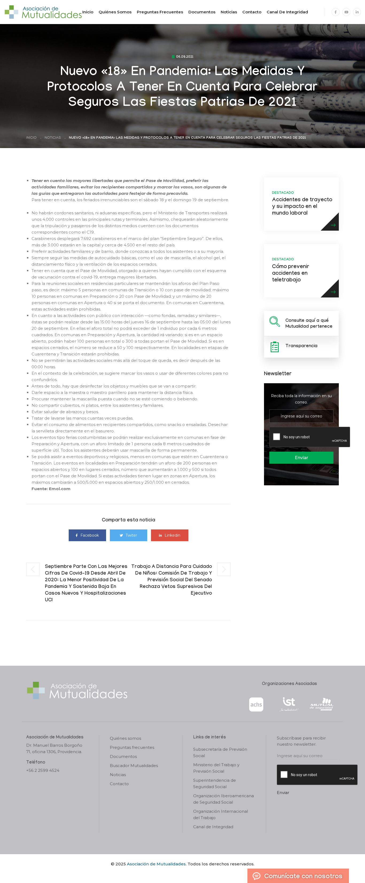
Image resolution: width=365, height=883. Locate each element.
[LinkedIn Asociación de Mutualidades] (357, 12)
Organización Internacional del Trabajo (220, 814)
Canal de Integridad (287, 11)
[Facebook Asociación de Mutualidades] (336, 12)
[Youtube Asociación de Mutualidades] (346, 12)
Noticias (229, 11)
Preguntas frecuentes (160, 11)
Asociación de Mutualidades (156, 863)
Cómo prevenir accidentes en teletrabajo (290, 274)
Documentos (201, 11)
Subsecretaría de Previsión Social (220, 752)
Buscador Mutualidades (134, 765)
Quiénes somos (115, 11)
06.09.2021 (184, 57)
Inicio (87, 11)
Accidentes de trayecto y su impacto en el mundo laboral (302, 207)
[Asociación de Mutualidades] (43, 11)
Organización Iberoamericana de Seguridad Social (223, 799)
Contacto (251, 11)
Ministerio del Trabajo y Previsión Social (216, 768)
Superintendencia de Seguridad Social (214, 783)
